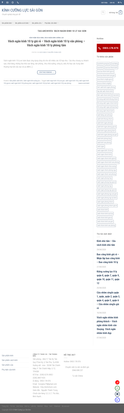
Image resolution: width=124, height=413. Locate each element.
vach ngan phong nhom (105, 202)
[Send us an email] (118, 2)
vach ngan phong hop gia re (106, 182)
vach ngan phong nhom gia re (107, 205)
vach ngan (100, 146)
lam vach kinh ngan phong (106, 87)
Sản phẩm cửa (36, 23)
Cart (50, 406)
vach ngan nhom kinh (104, 154)
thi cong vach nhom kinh (105, 111)
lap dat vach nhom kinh (105, 91)
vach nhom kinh (102, 210)
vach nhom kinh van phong (106, 225)
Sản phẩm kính (7, 23)
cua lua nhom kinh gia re (105, 71)
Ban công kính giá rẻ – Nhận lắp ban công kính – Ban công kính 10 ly (108, 258)
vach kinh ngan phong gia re (106, 127)
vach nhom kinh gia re (104, 217)
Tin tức (12, 406)
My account (65, 406)
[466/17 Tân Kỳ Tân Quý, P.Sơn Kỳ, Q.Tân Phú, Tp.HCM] (3, 2)
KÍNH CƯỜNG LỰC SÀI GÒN (22, 10)
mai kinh (116, 95)
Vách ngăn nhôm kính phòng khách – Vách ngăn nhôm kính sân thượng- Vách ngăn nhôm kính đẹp (107, 325)
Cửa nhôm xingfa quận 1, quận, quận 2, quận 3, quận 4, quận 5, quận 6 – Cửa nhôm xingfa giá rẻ (108, 300)
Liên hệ (112, 2)
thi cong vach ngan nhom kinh (107, 103)
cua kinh (100, 67)
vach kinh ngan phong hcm (106, 131)
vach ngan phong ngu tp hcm (106, 198)
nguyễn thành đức (54, 52)
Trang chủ (5, 406)
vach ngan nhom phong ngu (106, 170)
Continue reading (46, 72)
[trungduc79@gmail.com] (7, 2)
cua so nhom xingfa (103, 83)
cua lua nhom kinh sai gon (106, 75)
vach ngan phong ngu (104, 186)
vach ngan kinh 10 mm (104, 150)
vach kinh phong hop (104, 138)
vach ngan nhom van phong (106, 174)
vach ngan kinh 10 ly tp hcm (41, 83)
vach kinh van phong (104, 142)
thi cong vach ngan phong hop (107, 107)
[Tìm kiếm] (103, 12)
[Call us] (121, 2)
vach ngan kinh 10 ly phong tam (21, 83)
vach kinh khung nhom (104, 119)
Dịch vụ (27, 406)
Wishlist (40, 406)
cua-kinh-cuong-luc (103, 64)
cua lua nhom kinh (111, 67)
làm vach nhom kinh (104, 95)
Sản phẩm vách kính (22, 23)
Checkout (57, 406)
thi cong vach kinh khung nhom (107, 99)
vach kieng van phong (104, 115)
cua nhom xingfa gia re (104, 79)
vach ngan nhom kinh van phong (108, 162)
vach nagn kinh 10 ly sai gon (56, 81)
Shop (46, 406)
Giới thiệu (104, 2)
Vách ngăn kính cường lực (54, 38)
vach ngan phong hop (104, 178)
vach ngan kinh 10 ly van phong (61, 83)
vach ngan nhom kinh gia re (106, 158)
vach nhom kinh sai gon (105, 221)
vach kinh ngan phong (104, 123)
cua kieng (115, 64)
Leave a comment (83, 83)
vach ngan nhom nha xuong (106, 166)
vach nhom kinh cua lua (105, 213)
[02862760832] (18, 2)
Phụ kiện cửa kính (51, 23)
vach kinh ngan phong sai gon (107, 135)
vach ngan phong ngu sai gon (107, 194)
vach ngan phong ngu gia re (106, 190)
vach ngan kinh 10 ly (72, 81)
